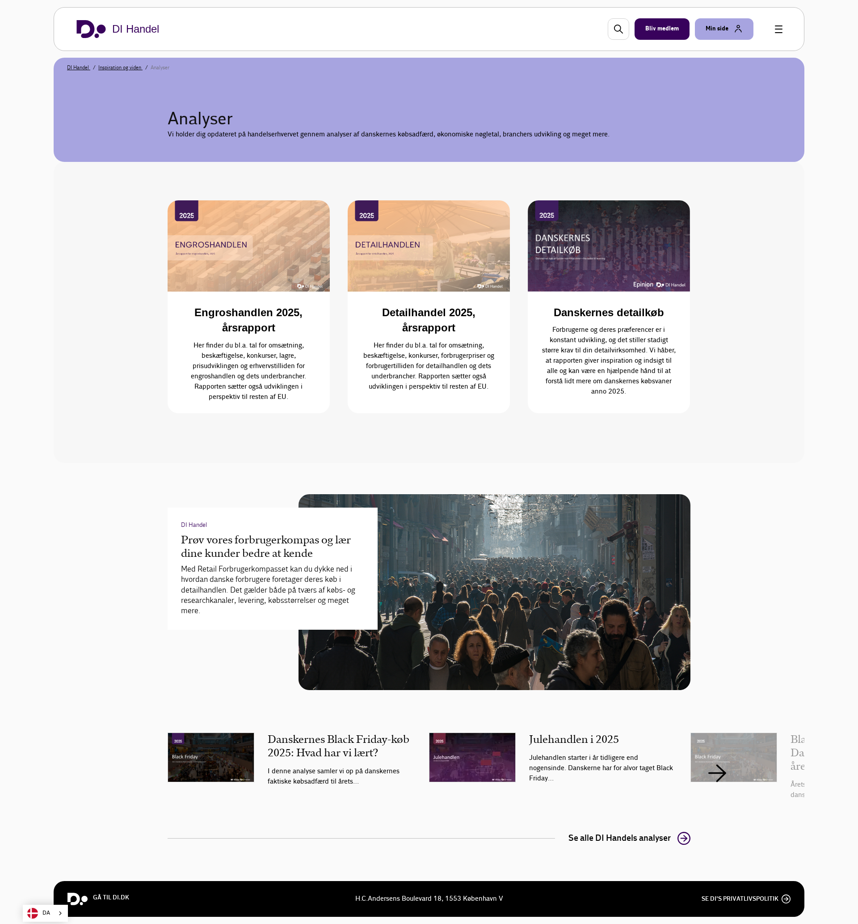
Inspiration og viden (120, 67)
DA (46, 913)
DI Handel (78, 67)
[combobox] (45, 913)
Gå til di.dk (111, 897)
